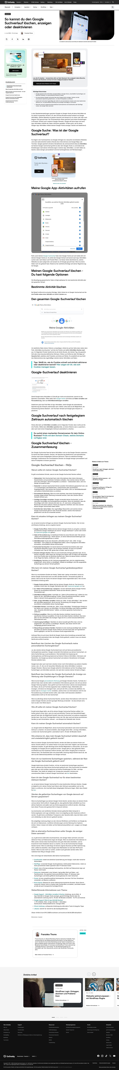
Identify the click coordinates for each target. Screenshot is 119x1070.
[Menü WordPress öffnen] (47, 7)
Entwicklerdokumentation (54, 1027)
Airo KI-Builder (68, 2)
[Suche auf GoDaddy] (112, 7)
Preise (74, 2)
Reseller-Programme (70, 1029)
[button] (53, 1017)
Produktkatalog (52, 1042)
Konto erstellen (90, 1032)
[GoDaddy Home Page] (9, 1056)
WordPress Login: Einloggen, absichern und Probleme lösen (67, 993)
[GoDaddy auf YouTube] (114, 1056)
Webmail (50, 1037)
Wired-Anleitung (39, 906)
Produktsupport (21, 1027)
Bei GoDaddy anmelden (91, 1027)
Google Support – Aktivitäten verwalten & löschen (49, 894)
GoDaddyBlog (6, 1034)
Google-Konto (60, 398)
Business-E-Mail (109, 1034)
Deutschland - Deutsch (22, 1056)
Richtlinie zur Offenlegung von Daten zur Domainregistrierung (30, 1034)
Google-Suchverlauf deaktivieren (13, 95)
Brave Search (38, 882)
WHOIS (50, 1040)
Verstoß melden (21, 1029)
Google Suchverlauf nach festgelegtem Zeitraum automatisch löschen (14, 98)
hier (68, 773)
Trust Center (6, 1040)
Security (8, 14)
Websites (108, 1032)
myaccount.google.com (43, 532)
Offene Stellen (6, 1029)
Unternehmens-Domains (53, 1032)
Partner (67, 1032)
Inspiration (26, 7)
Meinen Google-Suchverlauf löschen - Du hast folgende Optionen (15, 92)
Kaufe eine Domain (110, 1027)
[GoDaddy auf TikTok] (106, 1056)
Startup (35, 7)
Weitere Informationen (61, 1000)
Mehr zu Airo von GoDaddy (59, 183)
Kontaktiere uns (7, 1032)
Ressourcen (20, 1032)
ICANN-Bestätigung (53, 1029)
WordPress (43, 7)
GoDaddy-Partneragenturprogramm (73, 1027)
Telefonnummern (109, 1047)
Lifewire (36, 908)
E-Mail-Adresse (35, 2)
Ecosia (36, 878)
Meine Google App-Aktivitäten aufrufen (14, 89)
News (51, 7)
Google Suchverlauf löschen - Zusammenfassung (12, 101)
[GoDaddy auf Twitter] (110, 1056)
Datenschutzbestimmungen (104, 1063)
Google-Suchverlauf (49, 256)
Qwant (36, 868)
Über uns (5, 1027)
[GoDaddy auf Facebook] (98, 1056)
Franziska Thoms (29, 33)
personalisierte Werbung (52, 681)
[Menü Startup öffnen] (38, 7)
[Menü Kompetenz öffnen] (21, 7)
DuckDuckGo (38, 859)
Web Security (108, 1042)
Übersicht (7, 7)
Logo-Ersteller (109, 1045)
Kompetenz (17, 7)
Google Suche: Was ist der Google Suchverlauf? (14, 86)
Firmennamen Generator (54, 1034)
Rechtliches (6, 1037)
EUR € (33, 1056)
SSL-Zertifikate (59, 2)
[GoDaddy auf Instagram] (102, 1056)
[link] (12, 39)
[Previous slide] (89, 974)
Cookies (113, 1063)
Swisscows (37, 872)
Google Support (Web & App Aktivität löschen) (48, 900)
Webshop (82, 933)
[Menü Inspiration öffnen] (30, 7)
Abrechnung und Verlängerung (93, 1029)
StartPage (37, 864)
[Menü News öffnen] (53, 7)
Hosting (107, 1040)
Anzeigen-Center (46, 691)
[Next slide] (94, 974)
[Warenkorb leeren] (113, 2)
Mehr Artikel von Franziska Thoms (43, 954)
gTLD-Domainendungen (110, 1029)
